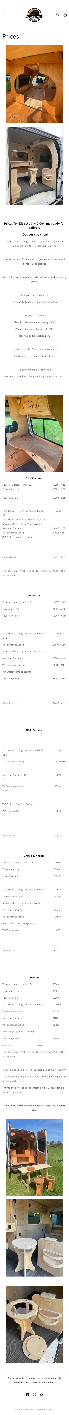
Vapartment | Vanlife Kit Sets (30, 1409)
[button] (4, 15)
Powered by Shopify (47, 1409)
